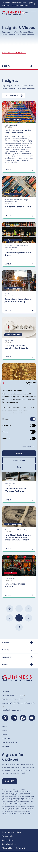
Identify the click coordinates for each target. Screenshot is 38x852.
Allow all (19, 453)
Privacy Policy (8, 836)
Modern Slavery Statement (13, 848)
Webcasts (7, 657)
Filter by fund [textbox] (14, 95)
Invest (4, 734)
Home (5, 53)
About (4, 726)
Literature (6, 738)
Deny (19, 467)
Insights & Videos (9, 742)
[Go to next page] (19, 627)
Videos (5, 650)
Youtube (32, 718)
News (5, 665)
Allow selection (19, 460)
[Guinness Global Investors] (11, 13)
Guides (5, 643)
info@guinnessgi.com (11, 710)
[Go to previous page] (9, 608)
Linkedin (14, 718)
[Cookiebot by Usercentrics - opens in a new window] (27, 383)
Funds (4, 730)
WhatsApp (23, 718)
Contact (5, 691)
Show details (26, 447)
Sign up (9, 781)
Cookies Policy (8, 840)
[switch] (33, 425)
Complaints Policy (9, 844)
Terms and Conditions (11, 832)
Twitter (5, 718)
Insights (6, 66)
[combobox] (14, 95)
